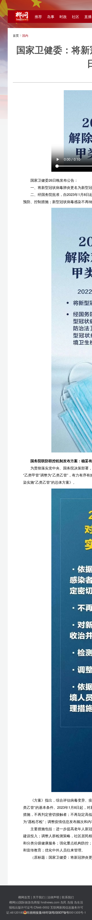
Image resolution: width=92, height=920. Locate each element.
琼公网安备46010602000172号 (48, 912)
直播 (88, 16)
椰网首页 (24, 897)
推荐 (38, 16)
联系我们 (68, 897)
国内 (25, 35)
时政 (63, 16)
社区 (75, 16)
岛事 (50, 16)
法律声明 (53, 897)
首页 (16, 35)
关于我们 (39, 897)
